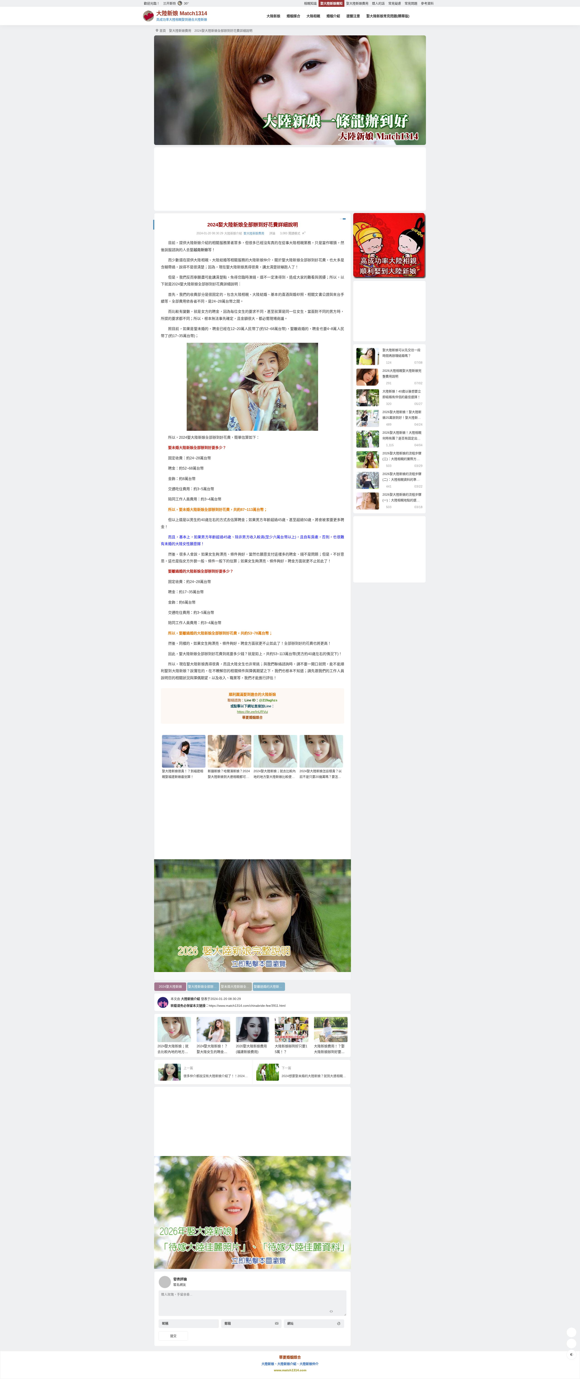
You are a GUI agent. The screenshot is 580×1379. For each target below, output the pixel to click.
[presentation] (322, 1024)
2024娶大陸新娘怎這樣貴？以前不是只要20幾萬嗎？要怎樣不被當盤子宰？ (321, 776)
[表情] (339, 1312)
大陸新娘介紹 (190, 999)
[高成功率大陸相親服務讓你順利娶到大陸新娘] (389, 245)
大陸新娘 (273, 16)
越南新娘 (200, 250)
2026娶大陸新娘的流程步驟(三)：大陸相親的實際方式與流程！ (401, 458)
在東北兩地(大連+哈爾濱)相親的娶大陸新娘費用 (330, 1051)
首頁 (163, 30)
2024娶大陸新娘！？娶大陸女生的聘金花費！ (173, 1051)
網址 (290, 1323)
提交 (173, 1336)
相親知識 (310, 3)
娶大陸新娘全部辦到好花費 (203, 986)
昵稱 (165, 1323)
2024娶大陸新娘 (170, 986)
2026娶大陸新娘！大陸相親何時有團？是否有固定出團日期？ (401, 438)
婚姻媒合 (293, 16)
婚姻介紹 (333, 16)
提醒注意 (353, 16)
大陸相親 (313, 16)
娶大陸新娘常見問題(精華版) (387, 16)
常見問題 (411, 3)
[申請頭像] (341, 1280)
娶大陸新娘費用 (357, 3)
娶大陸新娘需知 (331, 3)
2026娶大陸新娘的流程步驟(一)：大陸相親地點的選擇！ (401, 500)
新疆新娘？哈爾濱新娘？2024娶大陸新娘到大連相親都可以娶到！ (229, 776)
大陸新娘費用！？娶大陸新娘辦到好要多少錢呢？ (290, 1051)
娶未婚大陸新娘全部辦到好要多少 (236, 986)
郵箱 (228, 1323)
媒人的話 (378, 3)
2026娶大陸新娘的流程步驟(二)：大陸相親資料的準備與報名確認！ (401, 479)
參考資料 (427, 3)
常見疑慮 (394, 3)
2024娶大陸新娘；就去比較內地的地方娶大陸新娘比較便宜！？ (275, 776)
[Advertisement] (290, 179)
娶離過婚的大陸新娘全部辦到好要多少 (269, 986)
